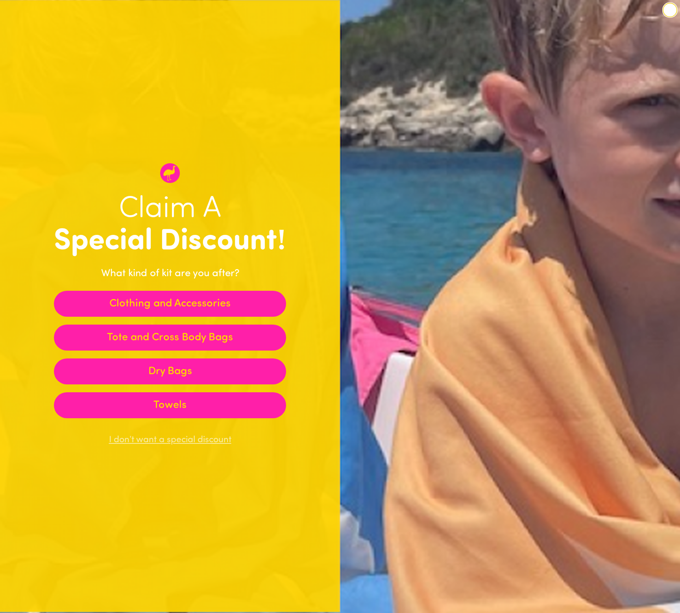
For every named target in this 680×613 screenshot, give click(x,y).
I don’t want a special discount (170, 440)
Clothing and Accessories (170, 304)
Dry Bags (170, 371)
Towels (170, 405)
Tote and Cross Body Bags (170, 337)
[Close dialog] (670, 10)
